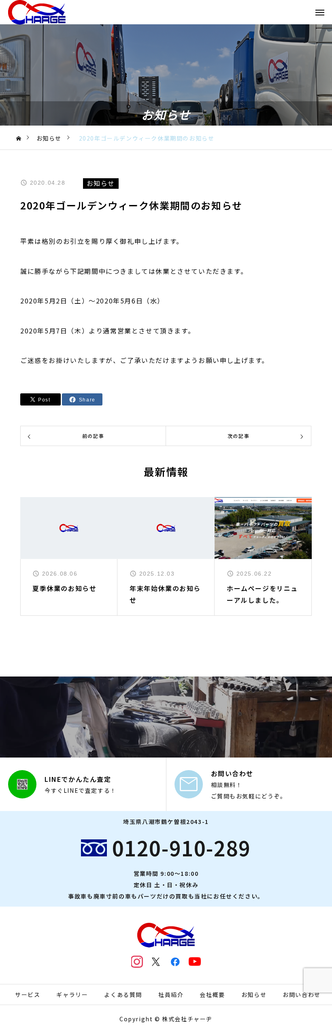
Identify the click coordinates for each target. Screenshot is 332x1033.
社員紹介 (170, 994)
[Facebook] (176, 962)
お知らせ (253, 994)
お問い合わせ (302, 994)
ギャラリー (72, 994)
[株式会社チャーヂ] (37, 12)
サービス (27, 994)
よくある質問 (123, 994)
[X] (156, 962)
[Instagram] (137, 962)
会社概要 (212, 994)
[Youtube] (195, 962)
